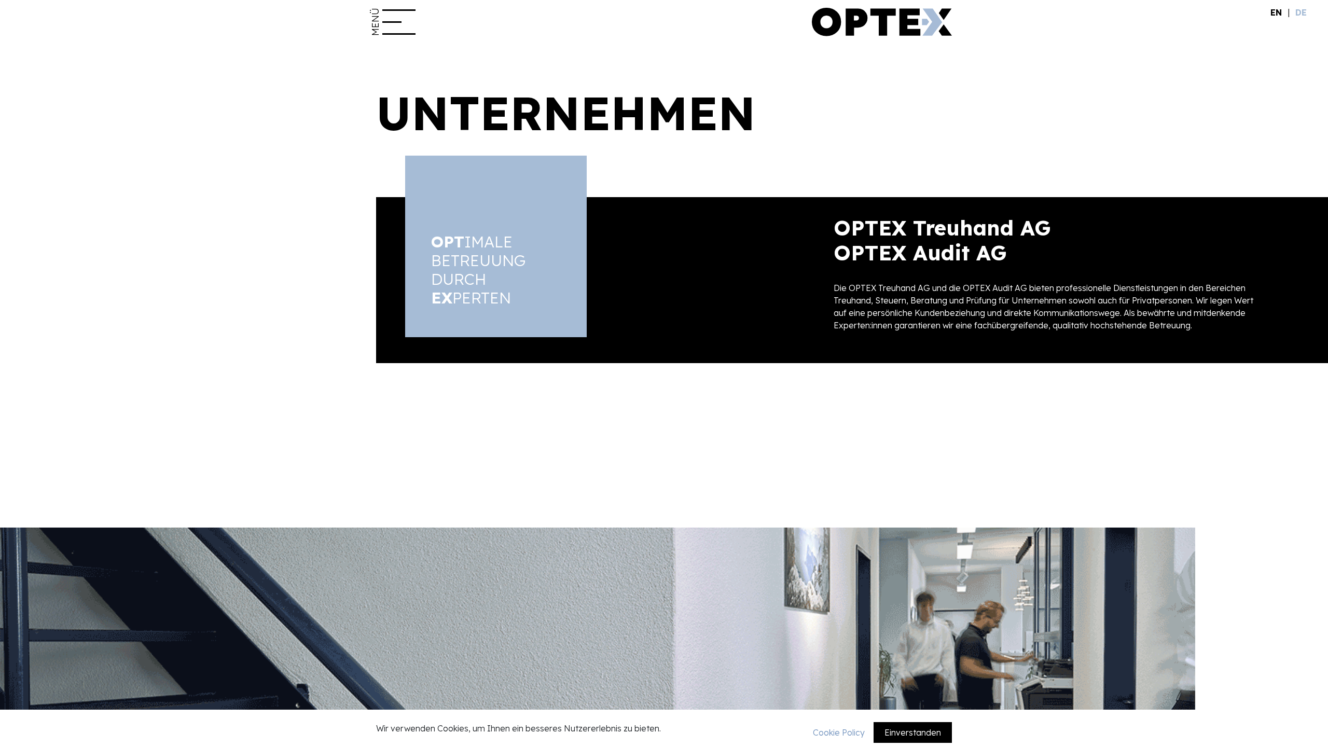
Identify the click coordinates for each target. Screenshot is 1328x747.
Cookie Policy (839, 732)
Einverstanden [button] (912, 732)
